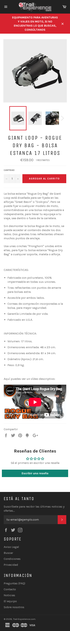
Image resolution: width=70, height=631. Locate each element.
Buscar (8, 553)
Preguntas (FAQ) (14, 583)
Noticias (9, 595)
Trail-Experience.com (24, 619)
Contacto (10, 589)
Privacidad (11, 564)
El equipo (10, 601)
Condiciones (12, 559)
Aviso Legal (11, 547)
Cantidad (9, 170)
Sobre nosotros (14, 607)
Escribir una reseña (35, 473)
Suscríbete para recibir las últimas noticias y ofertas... (34, 508)
